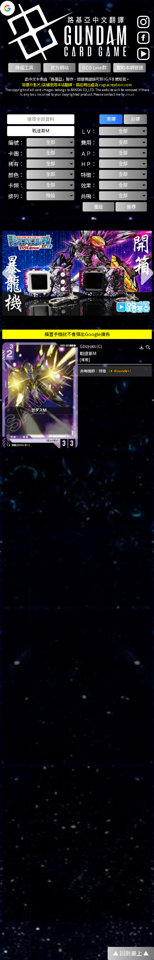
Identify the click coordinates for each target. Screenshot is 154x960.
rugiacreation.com (115, 84)
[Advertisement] (77, 529)
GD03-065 (88, 346)
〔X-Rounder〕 (119, 371)
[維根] (85, 359)
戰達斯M (88, 353)
